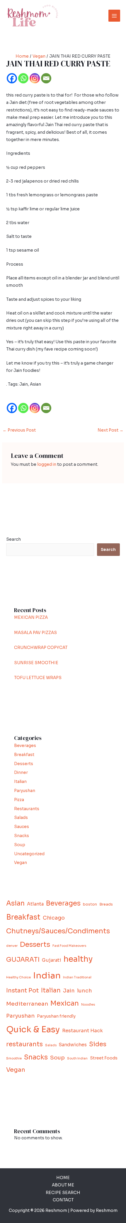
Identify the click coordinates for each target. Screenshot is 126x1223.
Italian (20, 781)
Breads (106, 904)
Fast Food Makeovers (69, 946)
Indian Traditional (77, 977)
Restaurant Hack (82, 1031)
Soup (19, 844)
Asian (15, 903)
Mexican (64, 1003)
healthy (78, 959)
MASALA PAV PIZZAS (35, 632)
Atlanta (35, 904)
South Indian (77, 1058)
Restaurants (26, 808)
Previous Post (19, 430)
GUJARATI (23, 959)
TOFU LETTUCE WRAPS (38, 677)
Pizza (19, 799)
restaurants (24, 1044)
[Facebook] (12, 78)
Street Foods (104, 1058)
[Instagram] (35, 78)
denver (12, 946)
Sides (97, 1044)
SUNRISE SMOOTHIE (36, 662)
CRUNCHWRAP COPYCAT (40, 647)
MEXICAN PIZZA (31, 617)
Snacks (21, 835)
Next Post (110, 430)
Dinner (21, 772)
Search (13, 539)
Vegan (20, 862)
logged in (46, 464)
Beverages (25, 745)
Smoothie (14, 1058)
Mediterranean (27, 1003)
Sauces (21, 826)
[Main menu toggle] (114, 16)
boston (90, 904)
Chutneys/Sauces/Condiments (58, 931)
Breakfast (24, 754)
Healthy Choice (18, 977)
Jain (69, 990)
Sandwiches (73, 1044)
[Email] (46, 78)
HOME (63, 1177)
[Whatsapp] (23, 78)
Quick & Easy (33, 1029)
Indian (47, 975)
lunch (84, 990)
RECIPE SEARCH (63, 1192)
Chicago (54, 918)
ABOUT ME (63, 1185)
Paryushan (24, 790)
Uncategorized (29, 853)
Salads (21, 817)
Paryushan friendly (56, 1016)
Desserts (23, 763)
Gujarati (51, 960)
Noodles (88, 1004)
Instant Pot (22, 990)
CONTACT (63, 1200)
